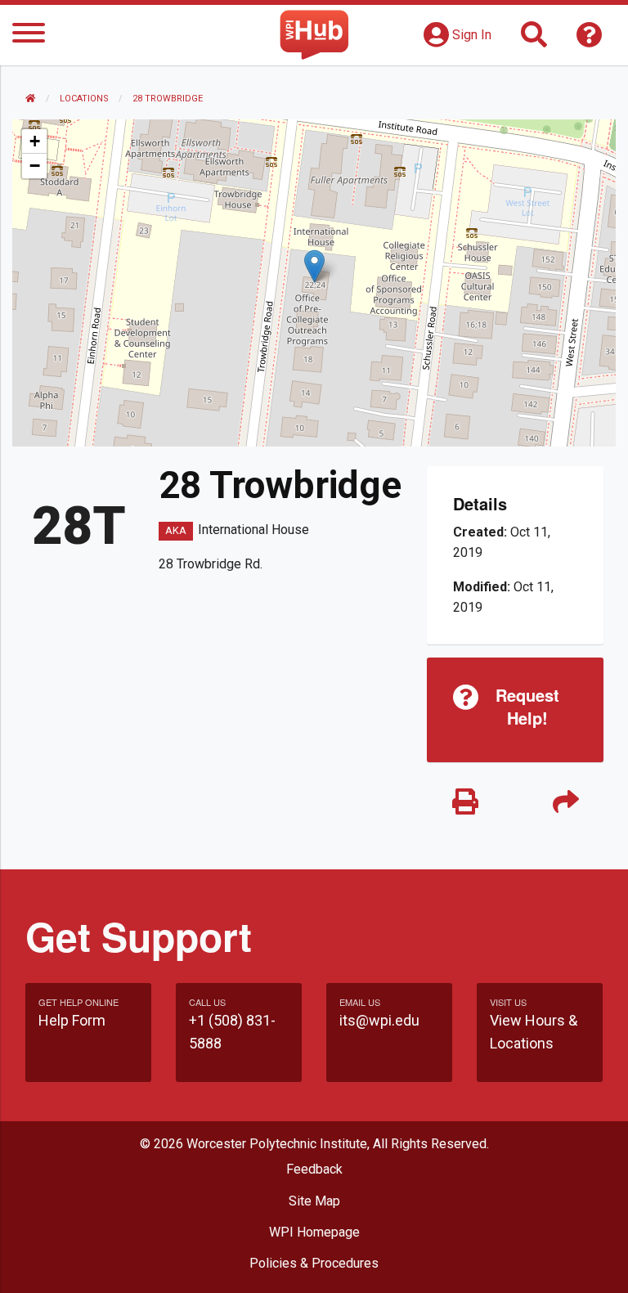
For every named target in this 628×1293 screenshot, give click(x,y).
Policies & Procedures (314, 1263)
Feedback (314, 1169)
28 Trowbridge (167, 98)
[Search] (534, 39)
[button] (314, 266)
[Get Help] (589, 39)
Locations (84, 98)
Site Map (314, 1201)
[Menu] (28, 35)
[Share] (565, 802)
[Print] (465, 802)
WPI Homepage (314, 1232)
